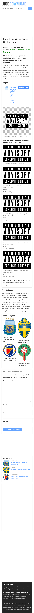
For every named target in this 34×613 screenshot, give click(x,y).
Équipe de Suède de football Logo (20, 469)
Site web (6, 421)
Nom (5, 405)
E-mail (5, 413)
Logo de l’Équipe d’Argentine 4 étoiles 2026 (9, 339)
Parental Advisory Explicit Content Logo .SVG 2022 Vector (13, 93)
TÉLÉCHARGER (23, 87)
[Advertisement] (17, 25)
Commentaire (8, 381)
